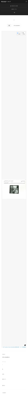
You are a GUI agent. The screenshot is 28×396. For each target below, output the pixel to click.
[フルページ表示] (4, 38)
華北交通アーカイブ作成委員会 (20, 347)
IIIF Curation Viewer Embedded (9, 347)
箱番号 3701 (14, 9)
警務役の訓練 (15, 6)
